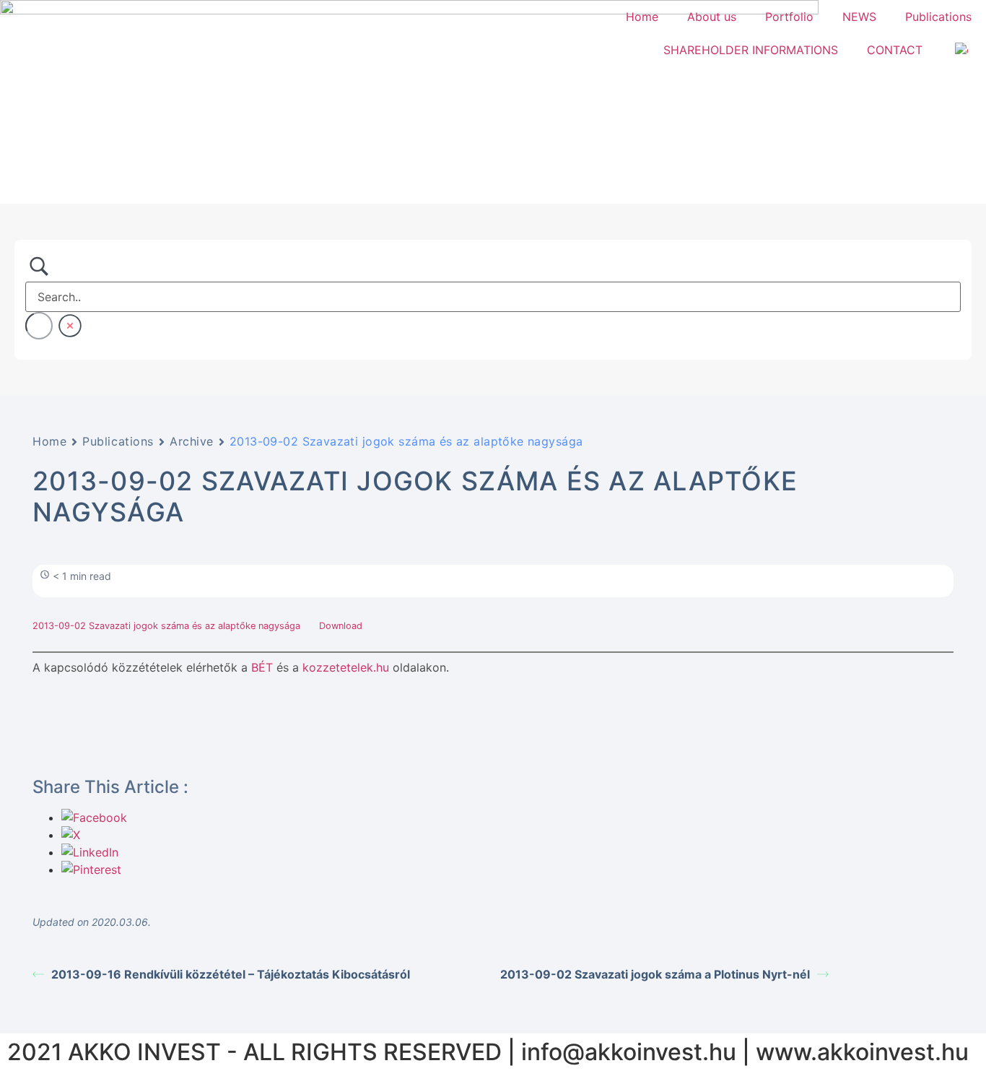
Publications (938, 16)
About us (711, 16)
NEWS (859, 16)
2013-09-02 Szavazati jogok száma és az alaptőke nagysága (167, 625)
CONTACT (894, 50)
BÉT (262, 667)
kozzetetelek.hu (345, 667)
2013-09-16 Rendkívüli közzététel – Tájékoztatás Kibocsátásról (230, 974)
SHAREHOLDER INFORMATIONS (750, 50)
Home (642, 16)
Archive (192, 441)
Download (340, 625)
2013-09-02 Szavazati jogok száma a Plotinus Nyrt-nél (655, 974)
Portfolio (789, 16)
